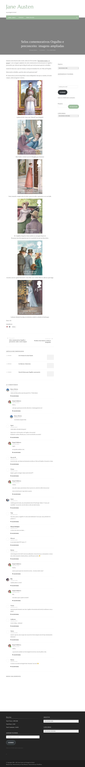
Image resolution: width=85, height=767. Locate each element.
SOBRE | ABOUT (12, 17)
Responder (15, 396)
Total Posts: (9, 724)
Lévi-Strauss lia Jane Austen (26, 355)
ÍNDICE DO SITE (30, 17)
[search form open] (76, 17)
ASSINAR (11, 742)
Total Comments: (10, 727)
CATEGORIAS (61, 113)
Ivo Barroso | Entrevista (25, 363)
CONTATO (20, 17)
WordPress (39, 764)
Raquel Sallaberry (34, 50)
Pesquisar (60, 103)
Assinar (62, 92)
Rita (11, 578)
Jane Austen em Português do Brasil (26, 762)
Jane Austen (19, 6)
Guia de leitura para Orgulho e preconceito (29, 372)
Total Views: (9, 721)
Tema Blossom (24, 764)
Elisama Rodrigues (15, 526)
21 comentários (52, 50)
